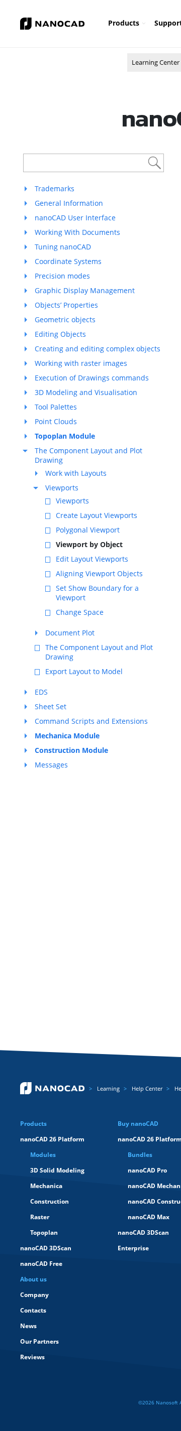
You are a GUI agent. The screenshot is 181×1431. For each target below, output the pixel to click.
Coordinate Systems (68, 261)
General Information (69, 203)
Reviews (32, 1357)
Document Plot (70, 632)
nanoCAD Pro (147, 1170)
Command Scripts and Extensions (91, 721)
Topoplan (44, 1232)
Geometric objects (65, 319)
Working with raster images (81, 363)
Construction (49, 1201)
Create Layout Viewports (96, 515)
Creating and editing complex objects (97, 348)
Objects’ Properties (66, 305)
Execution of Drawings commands (92, 377)
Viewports (61, 487)
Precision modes (62, 276)
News (28, 1326)
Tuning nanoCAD (63, 246)
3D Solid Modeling (57, 1170)
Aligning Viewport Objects (99, 573)
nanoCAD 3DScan (45, 1248)
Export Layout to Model (84, 671)
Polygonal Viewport (88, 530)
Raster (39, 1217)
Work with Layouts (76, 473)
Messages (51, 764)
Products (123, 23)
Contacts (33, 1310)
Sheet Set (50, 706)
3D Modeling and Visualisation (86, 392)
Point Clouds (56, 421)
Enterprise (133, 1248)
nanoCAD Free (41, 1263)
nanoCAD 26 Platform (52, 1139)
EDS (41, 692)
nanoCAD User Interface (75, 217)
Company (34, 1294)
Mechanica (46, 1186)
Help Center (147, 1088)
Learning (108, 1088)
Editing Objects (60, 334)
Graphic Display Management (85, 290)
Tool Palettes (56, 407)
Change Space (80, 612)
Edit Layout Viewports (92, 559)
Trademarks (54, 188)
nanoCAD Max (148, 1217)
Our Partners (39, 1341)
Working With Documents (77, 232)
